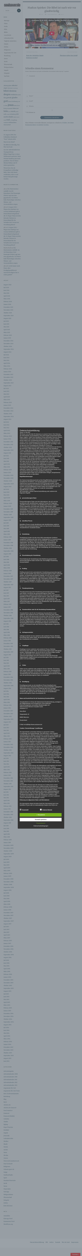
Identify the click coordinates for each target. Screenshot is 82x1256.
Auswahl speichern (41, 819)
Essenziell (25, 810)
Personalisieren (40, 823)
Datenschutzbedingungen (41, 825)
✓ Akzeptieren (40, 814)
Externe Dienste (47, 810)
